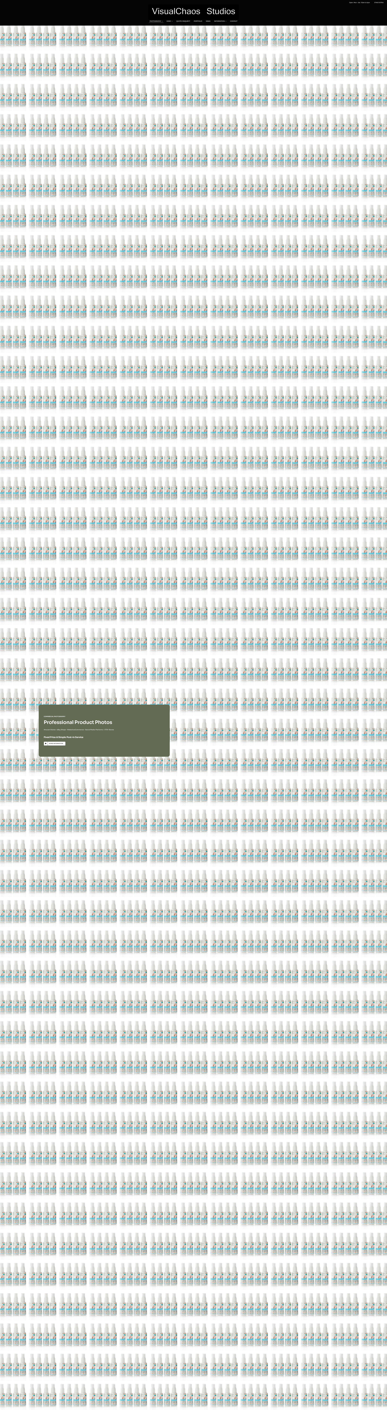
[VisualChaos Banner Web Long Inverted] (193, 5)
